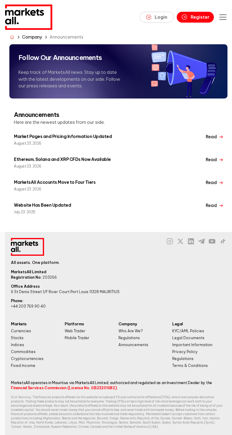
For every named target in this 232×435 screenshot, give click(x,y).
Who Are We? (130, 331)
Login (161, 17)
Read (211, 136)
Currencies (21, 331)
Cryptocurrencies (27, 358)
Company (32, 37)
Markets (19, 323)
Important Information (192, 345)
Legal (177, 323)
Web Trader (75, 331)
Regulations (129, 338)
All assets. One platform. (35, 262)
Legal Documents (188, 338)
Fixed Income (23, 365)
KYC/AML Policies (188, 331)
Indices (17, 345)
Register (200, 17)
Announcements (133, 345)
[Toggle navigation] (222, 17)
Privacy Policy (185, 351)
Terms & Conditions (190, 365)
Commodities (23, 351)
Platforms (74, 323)
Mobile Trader (77, 338)
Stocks (17, 338)
